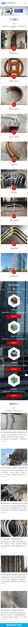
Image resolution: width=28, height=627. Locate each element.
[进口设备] (14, 380)
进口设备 (14, 389)
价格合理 (14, 363)
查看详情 (14, 316)
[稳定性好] (14, 301)
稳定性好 (14, 310)
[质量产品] (14, 327)
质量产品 (14, 336)
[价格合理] (14, 353)
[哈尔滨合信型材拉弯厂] (9, 3)
